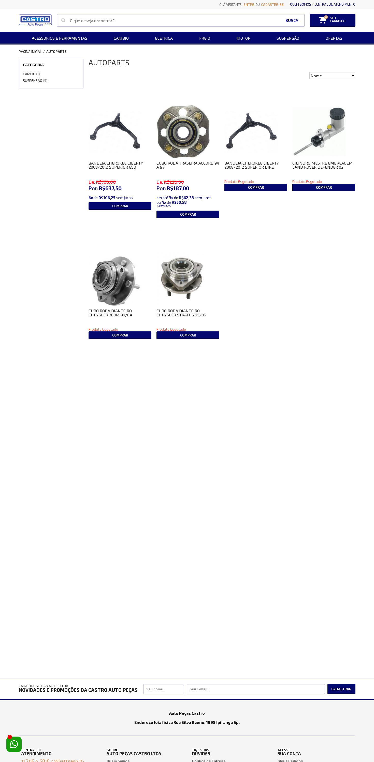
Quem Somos (300, 4)
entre (248, 5)
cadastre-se (272, 5)
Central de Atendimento (334, 4)
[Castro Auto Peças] (35, 20)
